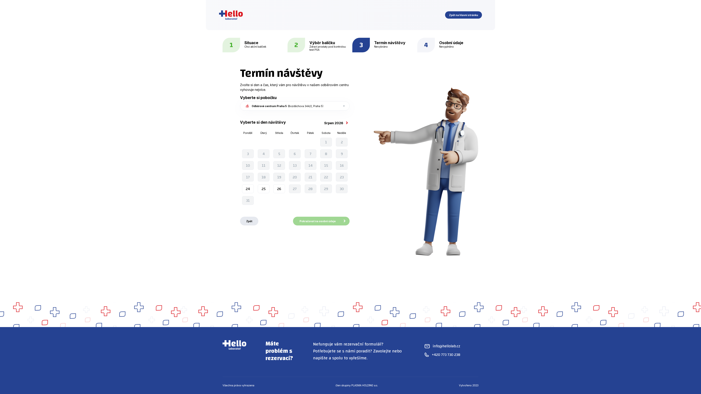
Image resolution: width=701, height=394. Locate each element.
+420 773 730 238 (446, 354)
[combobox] (295, 106)
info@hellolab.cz (446, 346)
